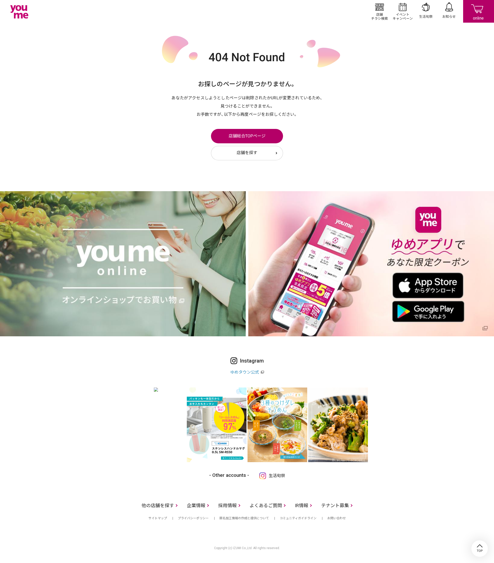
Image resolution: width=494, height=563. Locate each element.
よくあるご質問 (266, 505)
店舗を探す (247, 152)
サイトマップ (157, 518)
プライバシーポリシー (193, 518)
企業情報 (196, 505)
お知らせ (449, 11)
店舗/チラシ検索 (379, 11)
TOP (479, 548)
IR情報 (301, 505)
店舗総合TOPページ (247, 136)
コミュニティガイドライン (298, 518)
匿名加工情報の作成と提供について (244, 518)
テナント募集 (335, 505)
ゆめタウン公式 (244, 372)
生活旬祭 (425, 11)
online (478, 11)
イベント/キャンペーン (402, 11)
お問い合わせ (336, 518)
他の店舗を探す (158, 505)
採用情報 (227, 505)
